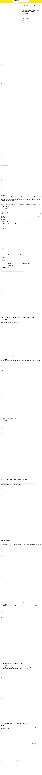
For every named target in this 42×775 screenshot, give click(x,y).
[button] (2, 326)
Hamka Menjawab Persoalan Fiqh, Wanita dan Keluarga (14, 479)
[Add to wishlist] (2, 324)
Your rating (3, 228)
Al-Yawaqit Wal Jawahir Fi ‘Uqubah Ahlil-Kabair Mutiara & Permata (17, 317)
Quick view (2, 329)
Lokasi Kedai (24, 745)
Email (2, 248)
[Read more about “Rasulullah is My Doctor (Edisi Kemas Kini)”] (2, 673)
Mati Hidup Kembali (5, 540)
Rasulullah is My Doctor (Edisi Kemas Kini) (11, 663)
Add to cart (29, 16)
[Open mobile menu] (41, 2)
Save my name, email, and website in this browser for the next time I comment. (15, 254)
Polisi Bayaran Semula (14, 745)
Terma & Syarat (13, 741)
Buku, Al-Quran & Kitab (29, 5)
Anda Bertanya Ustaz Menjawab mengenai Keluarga (14, 356)
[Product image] (12, 403)
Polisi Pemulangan (14, 743)
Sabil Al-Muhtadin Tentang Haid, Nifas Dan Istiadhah (14, 723)
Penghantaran (24, 741)
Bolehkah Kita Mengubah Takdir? (9, 418)
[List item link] (5, 753)
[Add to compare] (2, 315)
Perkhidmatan (24, 743)
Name (2, 244)
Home (23, 5)
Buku (35, 5)
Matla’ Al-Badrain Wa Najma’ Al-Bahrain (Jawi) (12, 602)
